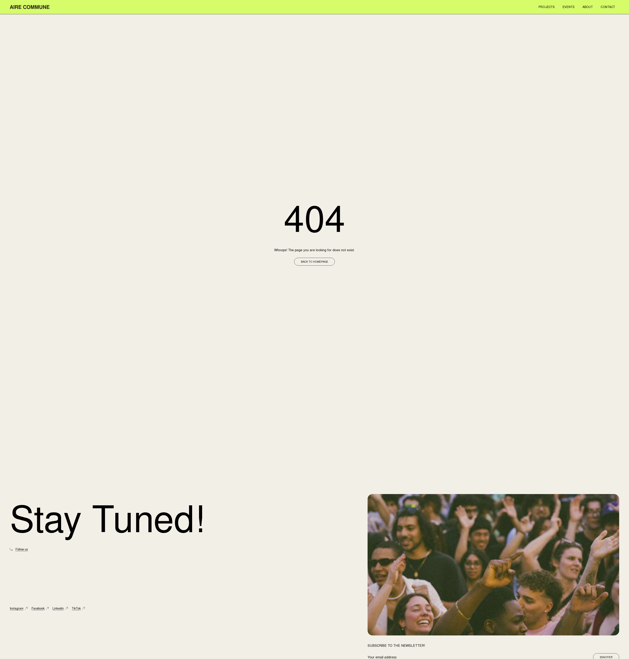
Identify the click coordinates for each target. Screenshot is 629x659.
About (587, 7)
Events (568, 7)
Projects (546, 7)
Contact (608, 7)
